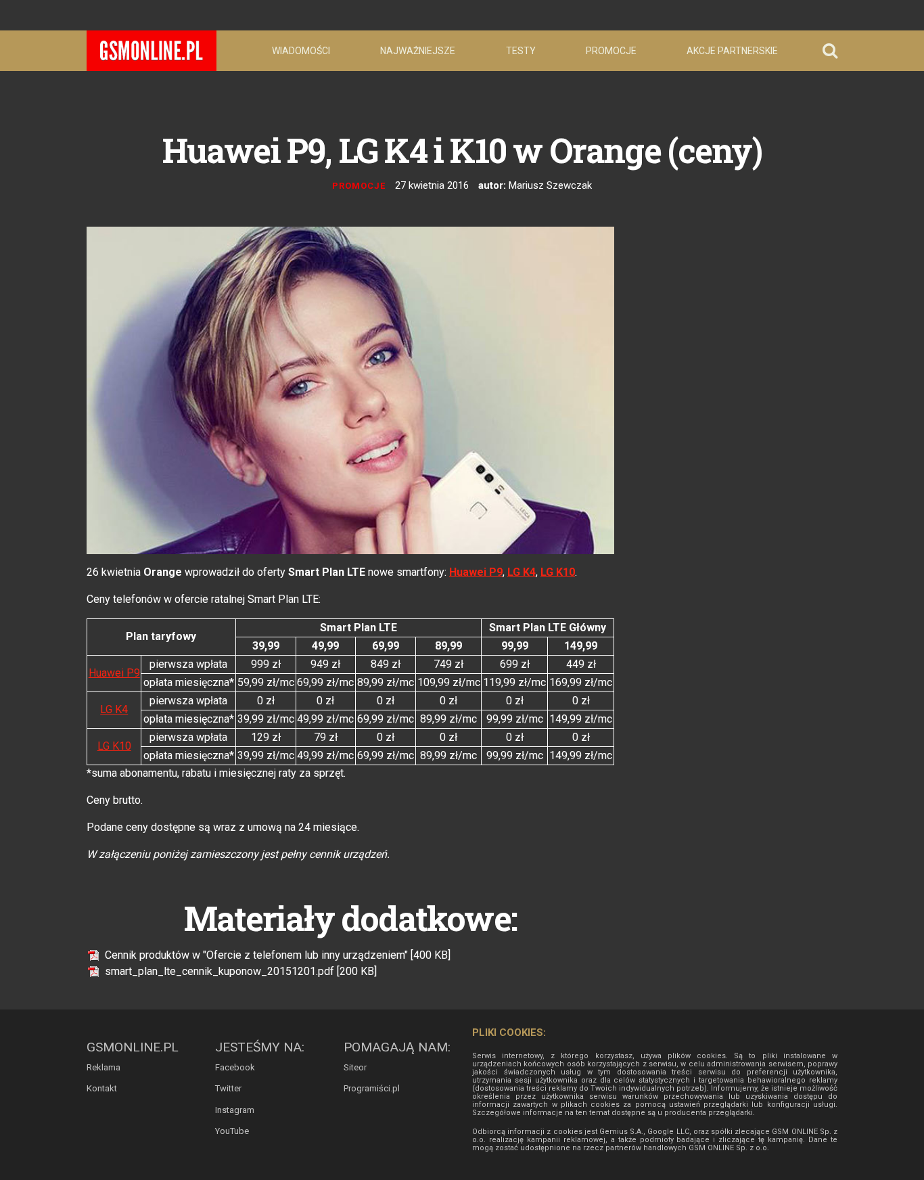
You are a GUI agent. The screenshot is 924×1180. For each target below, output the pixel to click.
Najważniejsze (417, 50)
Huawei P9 (476, 572)
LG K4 (521, 572)
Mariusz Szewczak (550, 185)
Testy (521, 50)
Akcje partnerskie (732, 50)
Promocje (611, 50)
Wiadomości (301, 50)
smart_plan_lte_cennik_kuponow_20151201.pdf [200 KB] (239, 971)
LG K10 (557, 572)
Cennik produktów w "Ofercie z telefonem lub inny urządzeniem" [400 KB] (276, 955)
